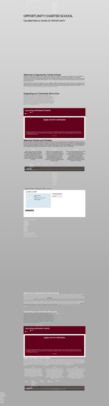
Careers (54, 11)
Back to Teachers (29, 210)
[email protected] (50, 381)
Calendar (54, 12)
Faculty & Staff (38, 188)
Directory (32, 188)
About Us (54, 2)
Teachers (44, 188)
